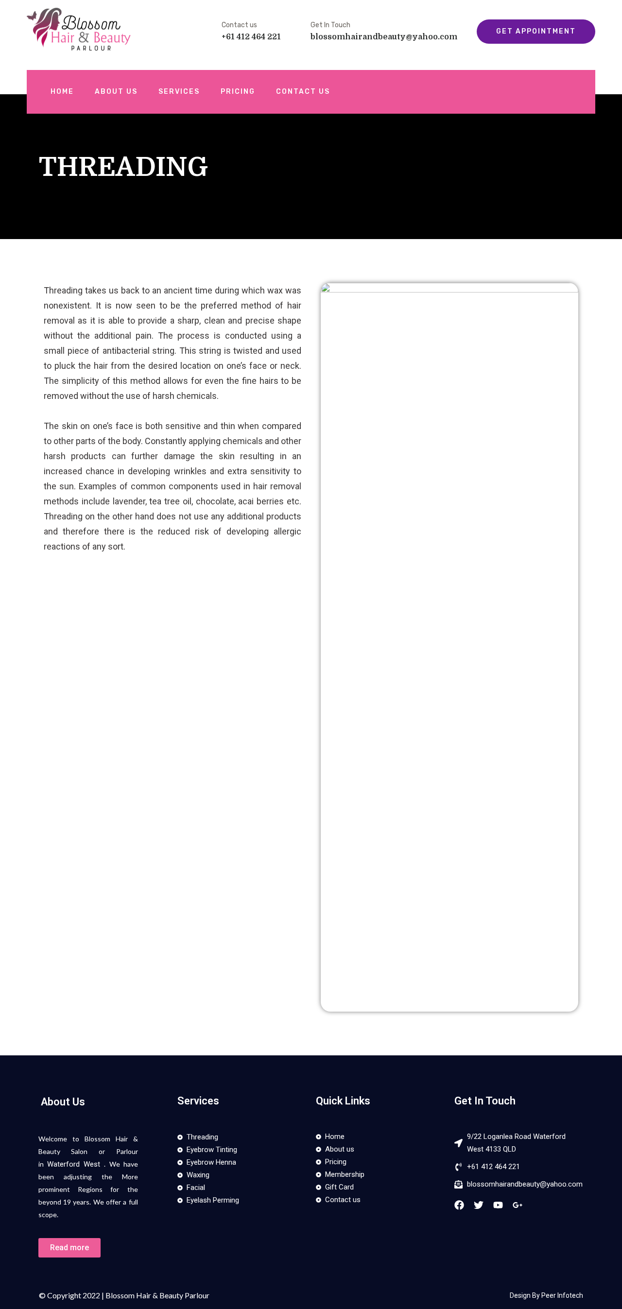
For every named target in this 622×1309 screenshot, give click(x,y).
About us (116, 91)
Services (179, 91)
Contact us (303, 91)
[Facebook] (459, 1205)
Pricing (238, 91)
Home (62, 91)
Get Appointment (536, 31)
